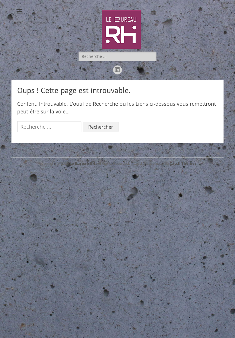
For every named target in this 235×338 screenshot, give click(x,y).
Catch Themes (183, 163)
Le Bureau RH (82, 163)
